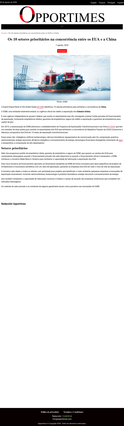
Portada (3, 33)
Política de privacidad (50, 412)
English (94, 3)
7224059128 (67, 416)
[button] (62, 26)
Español (120, 3)
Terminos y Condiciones (73, 412)
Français (102, 3)
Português (111, 3)
